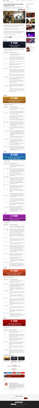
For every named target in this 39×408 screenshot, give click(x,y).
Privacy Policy (21, 404)
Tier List (5, 380)
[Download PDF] (24, 9)
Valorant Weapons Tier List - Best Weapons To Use (14, 362)
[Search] (25, 398)
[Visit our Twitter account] (20, 402)
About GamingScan (13, 404)
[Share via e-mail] (22, 9)
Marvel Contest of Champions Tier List (14, 366)
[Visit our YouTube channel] (22, 402)
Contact (18, 404)
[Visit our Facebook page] (16, 402)
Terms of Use (25, 404)
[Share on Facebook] (18, 9)
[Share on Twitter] (20, 9)
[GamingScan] (6, 1)
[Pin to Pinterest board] (21, 9)
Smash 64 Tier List (14, 369)
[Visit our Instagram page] (18, 402)
